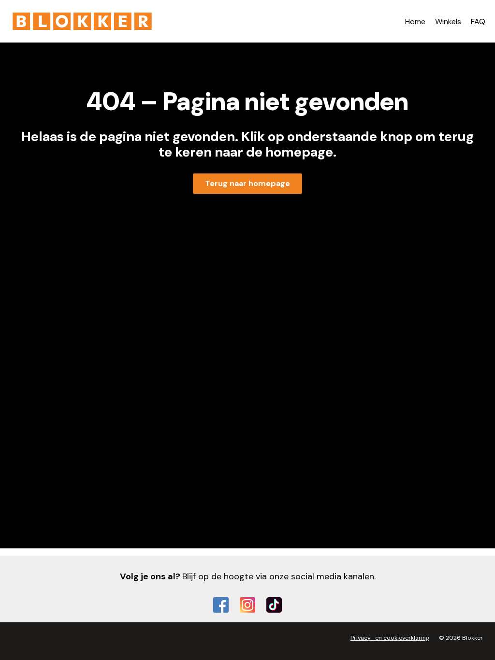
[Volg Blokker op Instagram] (247, 605)
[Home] (82, 21)
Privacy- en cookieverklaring (389, 638)
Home (415, 21)
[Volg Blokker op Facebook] (221, 605)
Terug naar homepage (247, 183)
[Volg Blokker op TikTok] (274, 605)
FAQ (478, 21)
